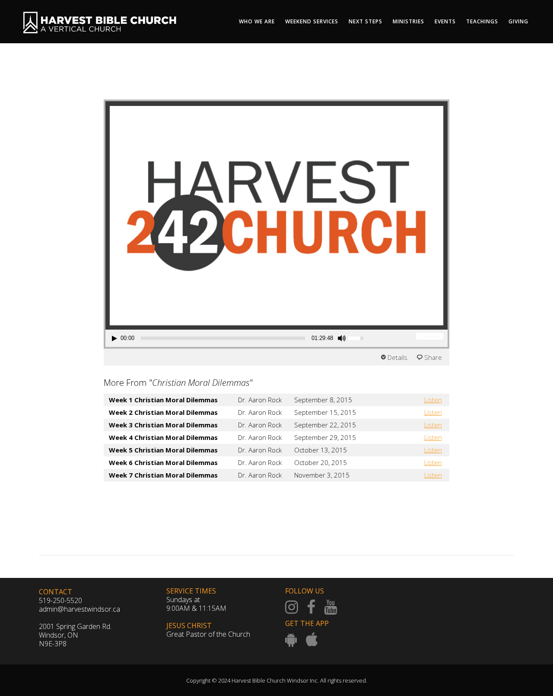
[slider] (223, 338)
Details (397, 357)
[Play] (114, 338)
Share (433, 357)
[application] (238, 338)
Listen (433, 399)
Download (429, 336)
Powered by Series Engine (417, 498)
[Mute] (342, 338)
